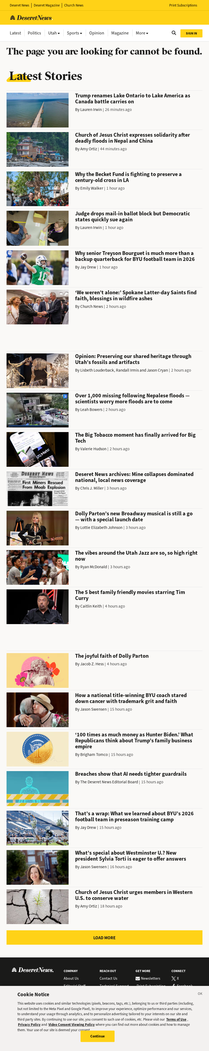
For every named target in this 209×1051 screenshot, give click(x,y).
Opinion (96, 33)
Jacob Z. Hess (92, 664)
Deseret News (19, 5)
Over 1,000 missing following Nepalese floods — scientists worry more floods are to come (132, 398)
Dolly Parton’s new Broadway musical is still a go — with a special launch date (134, 516)
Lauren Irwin (91, 109)
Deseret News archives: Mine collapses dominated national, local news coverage (134, 477)
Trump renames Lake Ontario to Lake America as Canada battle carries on (132, 98)
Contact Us (108, 978)
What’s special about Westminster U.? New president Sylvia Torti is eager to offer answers (130, 855)
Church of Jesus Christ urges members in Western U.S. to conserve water (133, 895)
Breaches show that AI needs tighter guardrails (131, 774)
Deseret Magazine (47, 5)
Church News (73, 5)
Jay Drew (88, 267)
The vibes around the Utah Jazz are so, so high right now (136, 556)
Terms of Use (176, 1019)
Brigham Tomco (94, 754)
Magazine (120, 33)
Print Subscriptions (183, 5)
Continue (97, 1036)
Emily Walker (91, 188)
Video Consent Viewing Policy (71, 1024)
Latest (15, 33)
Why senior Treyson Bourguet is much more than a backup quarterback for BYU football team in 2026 (135, 256)
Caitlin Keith (91, 606)
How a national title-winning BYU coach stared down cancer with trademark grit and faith (131, 698)
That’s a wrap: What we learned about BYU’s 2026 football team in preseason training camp (134, 816)
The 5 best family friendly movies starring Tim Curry (130, 595)
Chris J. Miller (91, 488)
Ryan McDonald (93, 567)
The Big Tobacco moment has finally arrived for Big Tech (135, 438)
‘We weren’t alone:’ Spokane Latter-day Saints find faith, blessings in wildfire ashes (135, 295)
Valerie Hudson (93, 449)
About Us (71, 978)
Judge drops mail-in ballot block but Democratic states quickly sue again (132, 216)
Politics (34, 33)
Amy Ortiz (88, 149)
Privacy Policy (29, 1024)
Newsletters (150, 978)
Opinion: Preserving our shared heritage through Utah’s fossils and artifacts (133, 359)
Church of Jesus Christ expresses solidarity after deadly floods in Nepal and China (132, 138)
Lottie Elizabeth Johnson (101, 527)
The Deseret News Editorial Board (109, 782)
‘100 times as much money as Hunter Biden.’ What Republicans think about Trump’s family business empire (134, 740)
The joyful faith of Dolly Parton (112, 656)
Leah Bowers (91, 409)
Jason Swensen (93, 709)
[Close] (200, 995)
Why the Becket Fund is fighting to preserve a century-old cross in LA (128, 177)
